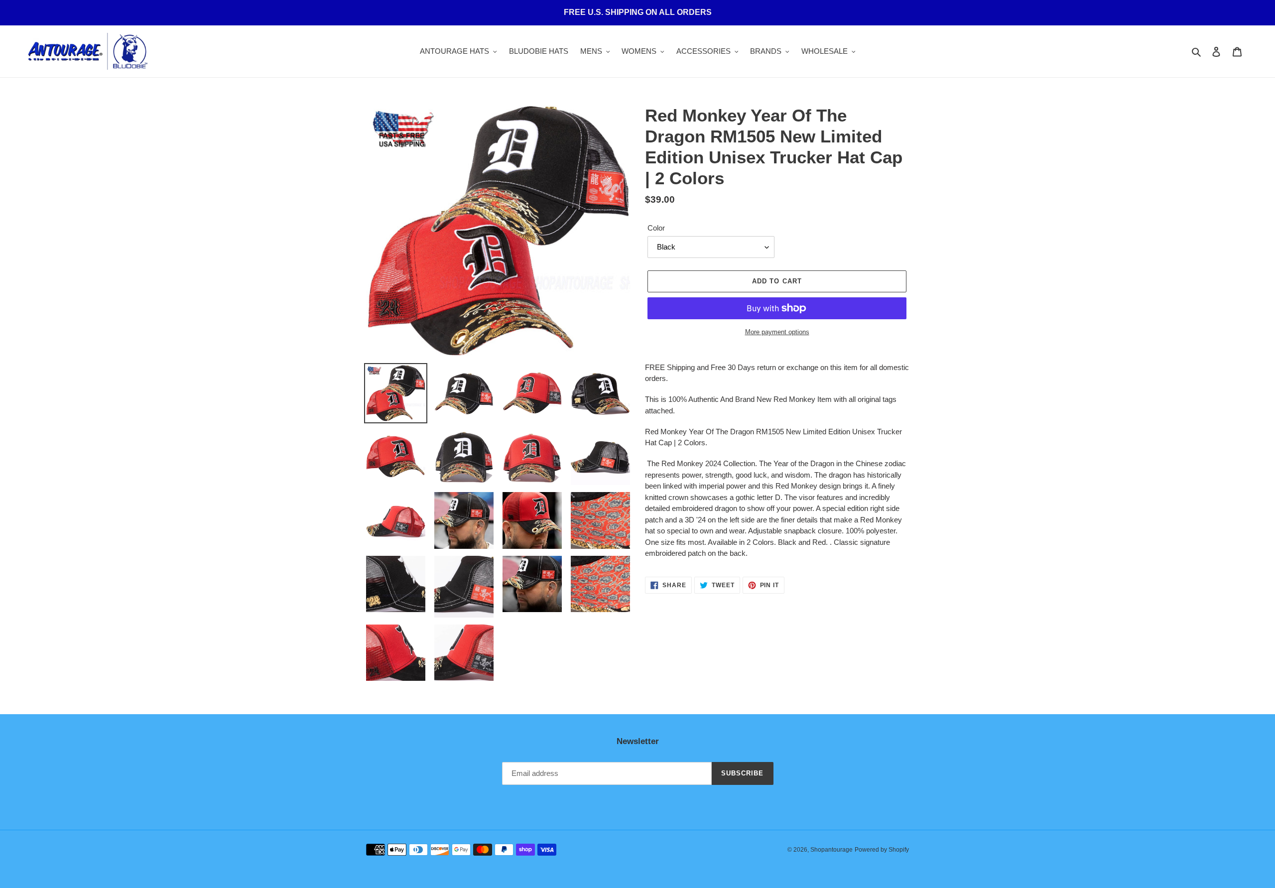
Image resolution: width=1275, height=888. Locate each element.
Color (656, 228)
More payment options (777, 332)
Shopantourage (831, 849)
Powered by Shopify (882, 849)
